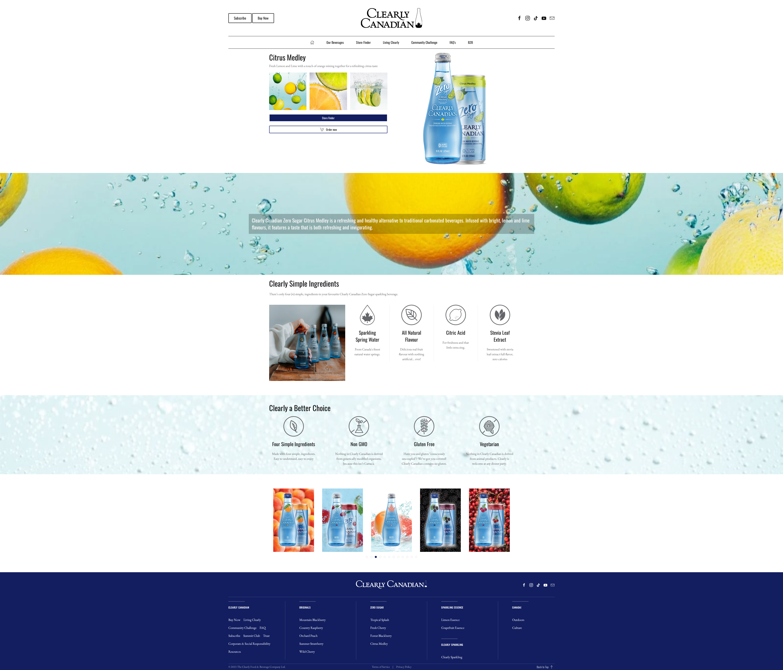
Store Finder (363, 42)
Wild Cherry (307, 651)
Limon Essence (450, 620)
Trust (266, 636)
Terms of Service (381, 667)
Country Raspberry (311, 628)
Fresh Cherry (378, 628)
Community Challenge (424, 42)
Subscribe (240, 18)
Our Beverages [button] (335, 42)
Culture (517, 628)
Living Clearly (391, 42)
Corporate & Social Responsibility (249, 643)
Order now (331, 129)
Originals (305, 607)
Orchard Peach (308, 636)
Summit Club (251, 636)
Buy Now (263, 18)
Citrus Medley (379, 643)
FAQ (263, 628)
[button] (552, 667)
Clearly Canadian (238, 607)
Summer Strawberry (311, 643)
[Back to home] (391, 18)
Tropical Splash (379, 620)
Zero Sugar (377, 607)
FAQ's (453, 42)
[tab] (367, 557)
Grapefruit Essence (452, 628)
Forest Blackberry (381, 636)
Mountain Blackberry (312, 620)
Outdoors (518, 620)
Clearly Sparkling (452, 644)
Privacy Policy (403, 667)
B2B (470, 42)
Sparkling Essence (452, 607)
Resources (234, 651)
